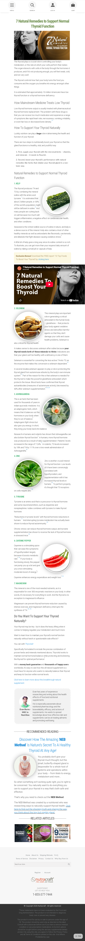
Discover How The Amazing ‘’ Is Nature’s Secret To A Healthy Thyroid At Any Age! (42, 745)
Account (47, 872)
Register (38, 872)
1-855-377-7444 (42, 894)
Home (28, 855)
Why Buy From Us (61, 859)
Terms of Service (22, 859)
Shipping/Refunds (46, 855)
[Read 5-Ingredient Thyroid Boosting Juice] (42, 833)
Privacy (41, 859)
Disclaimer (33, 859)
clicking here (43, 259)
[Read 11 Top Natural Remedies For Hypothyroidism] (23, 833)
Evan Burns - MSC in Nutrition (25, 712)
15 (28, 609)
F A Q (56, 855)
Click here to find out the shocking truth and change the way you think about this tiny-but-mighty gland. (42, 809)
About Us (35, 855)
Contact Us (49, 859)
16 (30, 609)
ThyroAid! (29, 644)
